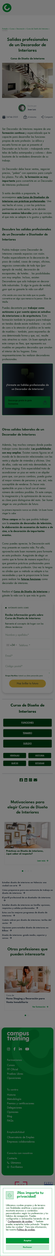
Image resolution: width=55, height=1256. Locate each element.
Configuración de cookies (20, 1221)
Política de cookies (26, 1230)
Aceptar (27, 1241)
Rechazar (27, 1247)
